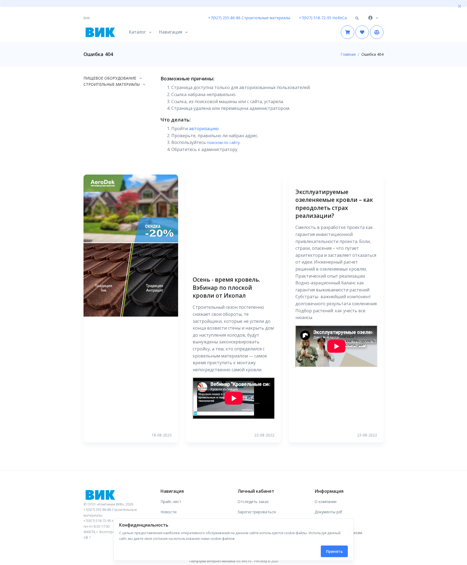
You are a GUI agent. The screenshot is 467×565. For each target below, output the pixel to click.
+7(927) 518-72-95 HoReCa (323, 17)
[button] (357, 18)
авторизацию (204, 129)
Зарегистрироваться (257, 511)
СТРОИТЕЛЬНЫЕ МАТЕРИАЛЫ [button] (112, 84)
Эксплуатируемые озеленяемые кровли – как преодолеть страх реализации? (334, 203)
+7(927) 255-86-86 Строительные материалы (249, 17)
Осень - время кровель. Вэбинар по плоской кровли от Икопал (226, 287)
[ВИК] (118, 494)
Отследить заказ (253, 501)
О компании (325, 501)
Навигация (170, 32)
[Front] (100, 32)
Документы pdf (328, 511)
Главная (348, 54)
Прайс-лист (171, 501)
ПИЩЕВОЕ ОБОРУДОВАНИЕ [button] (110, 78)
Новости (168, 511)
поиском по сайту (223, 142)
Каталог (137, 32)
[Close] (459, 6)
